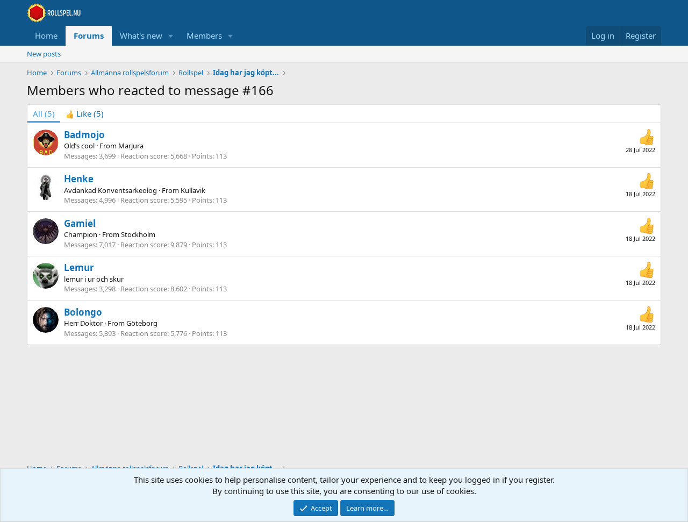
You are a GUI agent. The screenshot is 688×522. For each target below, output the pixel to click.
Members (204, 35)
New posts (44, 54)
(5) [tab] (44, 113)
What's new (141, 35)
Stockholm (138, 234)
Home (46, 35)
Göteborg (141, 323)
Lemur (79, 267)
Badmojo (84, 134)
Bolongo (83, 312)
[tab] (84, 114)
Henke (79, 179)
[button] (170, 36)
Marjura (131, 146)
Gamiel (80, 223)
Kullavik (193, 190)
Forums (89, 35)
